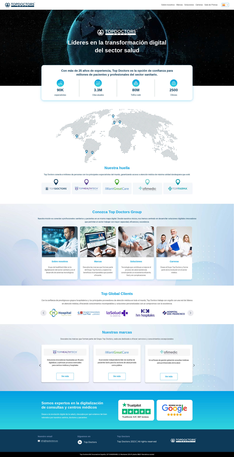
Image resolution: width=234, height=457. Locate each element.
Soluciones (189, 5)
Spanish (225, 5)
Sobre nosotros (168, 5)
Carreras (199, 5)
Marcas (179, 5)
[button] (43, 313)
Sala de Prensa (211, 5)
